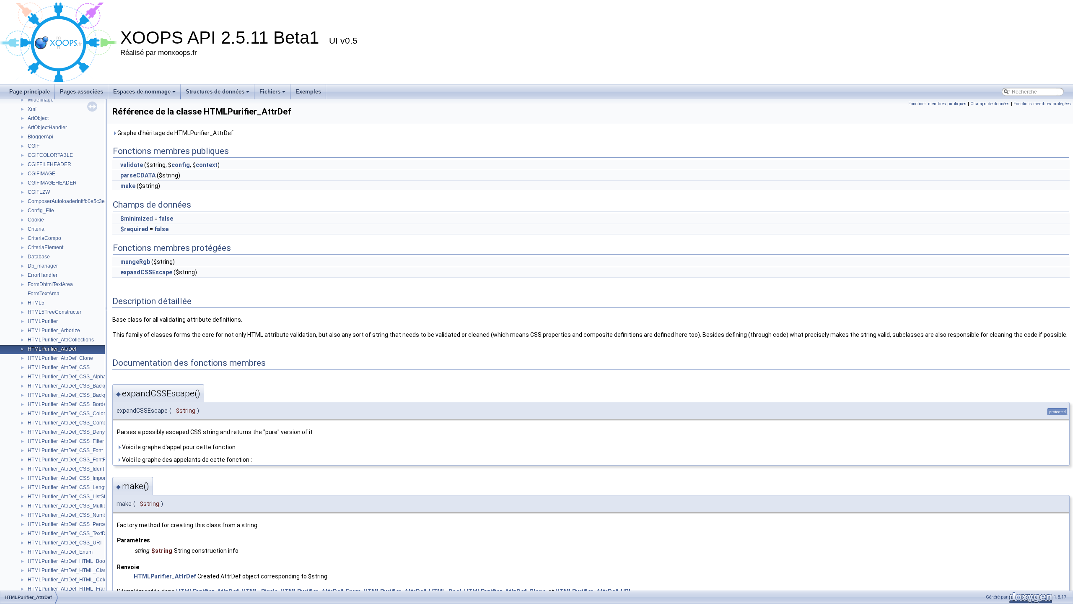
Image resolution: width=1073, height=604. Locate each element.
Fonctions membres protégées (1042, 104)
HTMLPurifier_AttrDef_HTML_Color (68, 580)
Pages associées (81, 92)
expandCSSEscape (146, 272)
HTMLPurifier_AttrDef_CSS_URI (64, 543)
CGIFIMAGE (41, 174)
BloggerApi (40, 137)
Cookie (36, 220)
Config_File (41, 210)
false (166, 218)
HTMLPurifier (43, 321)
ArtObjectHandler (47, 127)
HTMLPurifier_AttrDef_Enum (60, 552)
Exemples (308, 92)
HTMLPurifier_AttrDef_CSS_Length (68, 487)
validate (131, 164)
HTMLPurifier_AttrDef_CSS (59, 367)
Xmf (32, 109)
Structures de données (215, 92)
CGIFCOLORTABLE (50, 155)
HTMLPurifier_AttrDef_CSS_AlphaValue (73, 377)
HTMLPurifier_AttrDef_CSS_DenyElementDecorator (87, 432)
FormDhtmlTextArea (50, 284)
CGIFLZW (39, 192)
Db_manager (43, 266)
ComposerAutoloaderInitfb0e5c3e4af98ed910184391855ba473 (101, 201)
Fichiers (269, 92)
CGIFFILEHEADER (49, 164)
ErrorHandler (42, 275)
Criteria (36, 229)
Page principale (29, 92)
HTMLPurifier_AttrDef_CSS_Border (68, 404)
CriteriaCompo (44, 238)
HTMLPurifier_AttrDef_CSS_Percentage (73, 524)
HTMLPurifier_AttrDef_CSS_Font (65, 450)
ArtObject (38, 118)
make (127, 185)
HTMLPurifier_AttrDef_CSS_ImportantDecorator (82, 478)
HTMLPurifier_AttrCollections (61, 340)
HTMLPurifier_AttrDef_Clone (60, 358)
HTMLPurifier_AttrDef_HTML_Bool (67, 561)
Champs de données (990, 104)
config (180, 164)
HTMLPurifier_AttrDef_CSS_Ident (66, 469)
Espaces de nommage (142, 92)
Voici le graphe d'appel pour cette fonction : (179, 447)
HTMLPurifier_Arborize (54, 330)
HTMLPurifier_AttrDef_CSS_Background (74, 386)
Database (39, 257)
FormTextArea (44, 294)
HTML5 (36, 303)
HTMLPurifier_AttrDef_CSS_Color (66, 414)
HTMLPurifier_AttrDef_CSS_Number (69, 515)
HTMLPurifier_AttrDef (52, 349)
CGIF (33, 146)
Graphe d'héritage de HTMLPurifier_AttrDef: (175, 133)
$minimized (136, 218)
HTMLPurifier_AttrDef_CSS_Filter (66, 441)
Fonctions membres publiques (937, 104)
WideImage (41, 100)
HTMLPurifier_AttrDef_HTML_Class (68, 570)
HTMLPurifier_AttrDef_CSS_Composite (72, 423)
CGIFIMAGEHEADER (52, 183)
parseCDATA (138, 175)
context (207, 164)
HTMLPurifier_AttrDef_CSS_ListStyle (70, 497)
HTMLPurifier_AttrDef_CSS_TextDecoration (77, 533)
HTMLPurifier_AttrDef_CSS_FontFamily (73, 460)
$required (134, 229)
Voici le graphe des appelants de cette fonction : (186, 459)
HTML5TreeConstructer (54, 312)
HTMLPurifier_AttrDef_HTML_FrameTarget (76, 589)
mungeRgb (135, 261)
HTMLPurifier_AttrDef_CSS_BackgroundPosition (83, 395)
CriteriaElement (45, 247)
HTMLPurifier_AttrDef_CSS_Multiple (69, 506)
